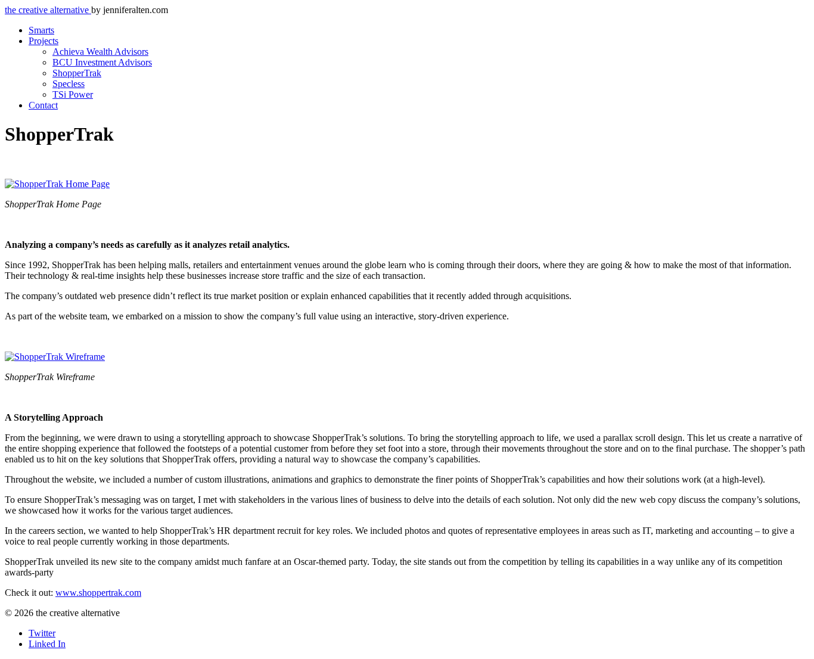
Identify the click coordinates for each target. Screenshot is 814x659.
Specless (68, 84)
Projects (43, 41)
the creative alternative (48, 10)
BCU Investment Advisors (102, 62)
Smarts (41, 30)
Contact (43, 105)
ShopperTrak (76, 73)
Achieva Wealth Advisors (100, 51)
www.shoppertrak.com (98, 592)
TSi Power (72, 94)
